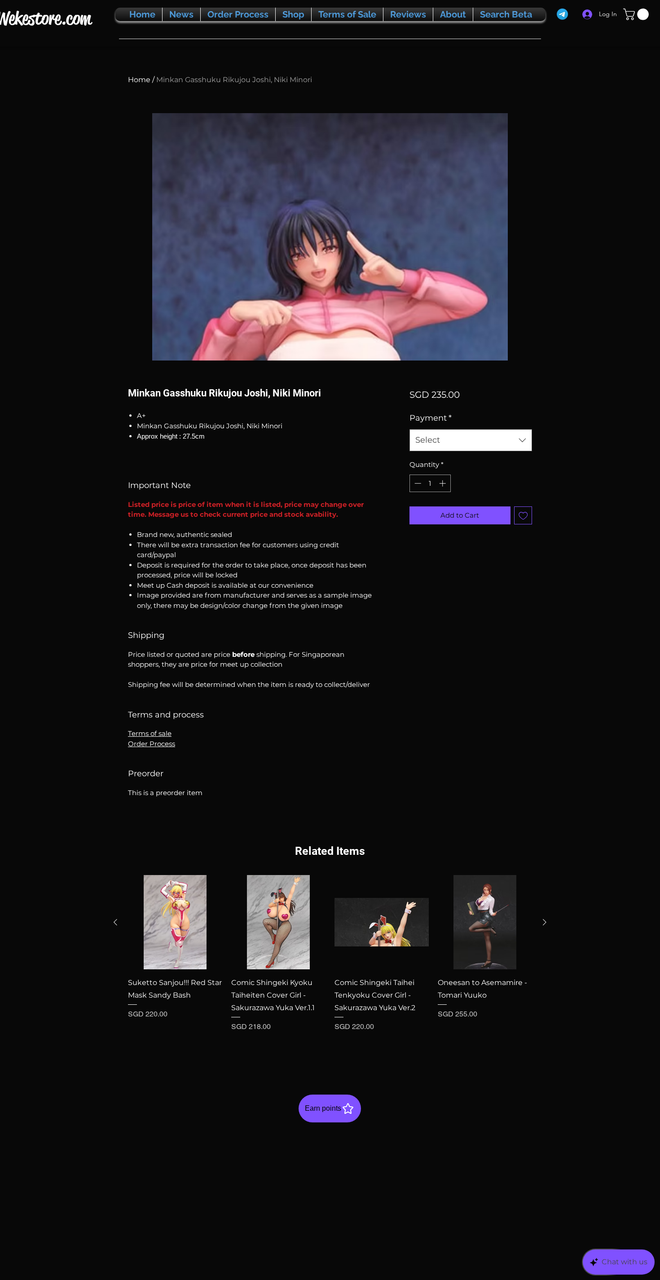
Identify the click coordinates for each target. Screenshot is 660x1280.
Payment (430, 418)
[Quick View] (175, 922)
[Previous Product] (115, 922)
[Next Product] (544, 922)
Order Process (151, 743)
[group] (330, 965)
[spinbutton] (429, 483)
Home (139, 79)
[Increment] (443, 483)
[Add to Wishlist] (523, 515)
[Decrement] (417, 483)
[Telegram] (562, 14)
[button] (637, 14)
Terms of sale (150, 733)
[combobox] (470, 440)
